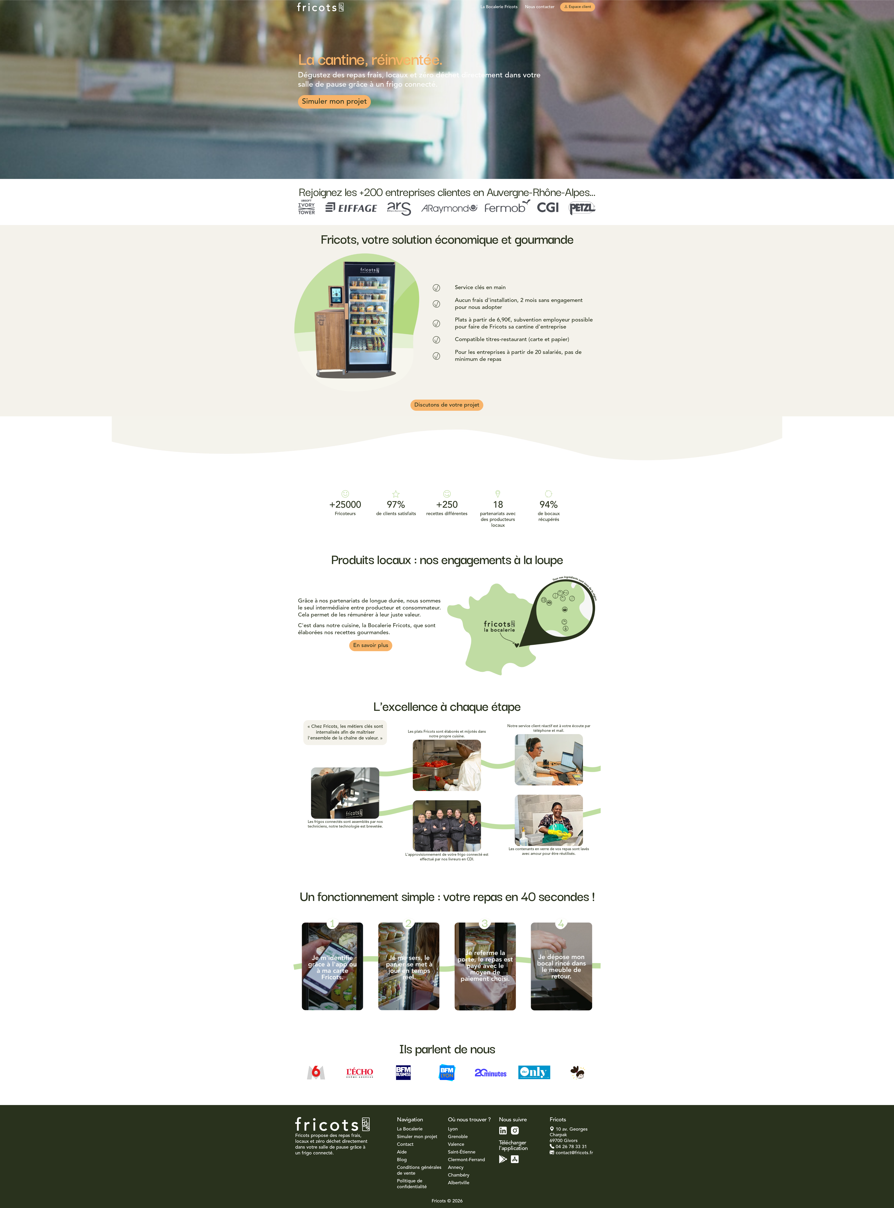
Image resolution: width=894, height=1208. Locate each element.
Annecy (456, 1167)
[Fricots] (320, 7)
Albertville (458, 1183)
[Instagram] (515, 1130)
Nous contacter (540, 7)
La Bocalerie (410, 1129)
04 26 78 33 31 (570, 1147)
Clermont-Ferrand (466, 1160)
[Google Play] (503, 1159)
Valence (456, 1144)
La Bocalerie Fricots (499, 7)
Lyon (453, 1129)
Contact (405, 1144)
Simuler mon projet (334, 102)
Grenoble (458, 1137)
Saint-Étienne (461, 1152)
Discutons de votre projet (446, 405)
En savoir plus (370, 645)
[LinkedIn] (503, 1130)
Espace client (579, 7)
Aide (402, 1152)
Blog (402, 1160)
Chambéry (458, 1175)
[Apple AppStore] (515, 1159)
